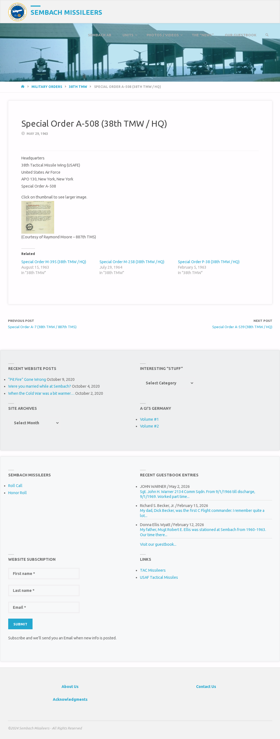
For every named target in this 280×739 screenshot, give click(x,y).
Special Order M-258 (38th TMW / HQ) (132, 262)
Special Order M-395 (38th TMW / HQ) (53, 262)
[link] (267, 35)
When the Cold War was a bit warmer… (41, 393)
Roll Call (15, 485)
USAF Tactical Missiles (159, 577)
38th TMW (78, 86)
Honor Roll (17, 493)
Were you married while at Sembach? (39, 386)
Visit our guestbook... (158, 544)
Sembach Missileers (66, 12)
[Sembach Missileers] (17, 12)
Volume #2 (149, 426)
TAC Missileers (153, 570)
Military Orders (46, 86)
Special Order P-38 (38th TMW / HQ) (209, 262)
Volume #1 (149, 419)
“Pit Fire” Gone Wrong (27, 379)
